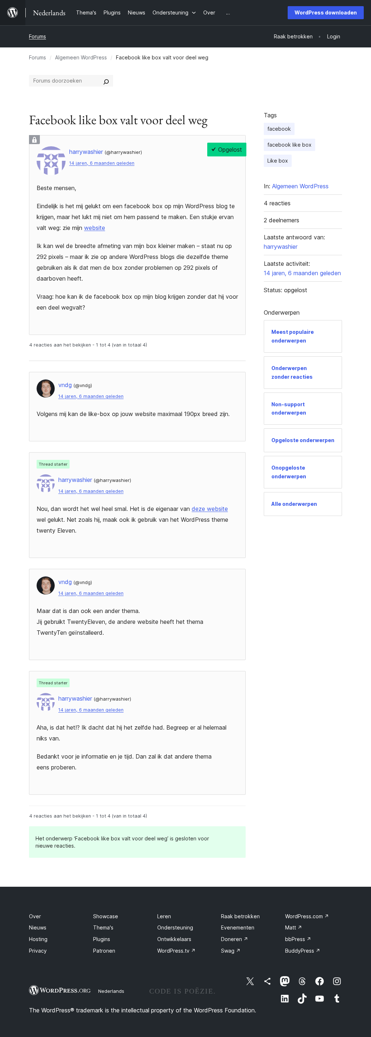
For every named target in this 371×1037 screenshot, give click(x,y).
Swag (231, 951)
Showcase (105, 916)
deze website (210, 508)
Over (35, 916)
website (94, 227)
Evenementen (237, 927)
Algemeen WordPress (81, 57)
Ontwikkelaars (174, 939)
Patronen (104, 951)
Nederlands (111, 991)
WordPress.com (307, 916)
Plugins (101, 939)
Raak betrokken (240, 916)
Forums (37, 36)
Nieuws (37, 927)
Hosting (38, 939)
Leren (164, 916)
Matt (293, 927)
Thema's (103, 927)
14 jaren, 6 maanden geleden (101, 163)
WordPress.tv (176, 951)
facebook (279, 129)
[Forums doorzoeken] (106, 81)
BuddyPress (302, 951)
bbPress (298, 939)
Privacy (38, 951)
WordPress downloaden (326, 12)
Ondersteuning (175, 927)
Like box (277, 161)
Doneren (234, 939)
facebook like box (289, 145)
